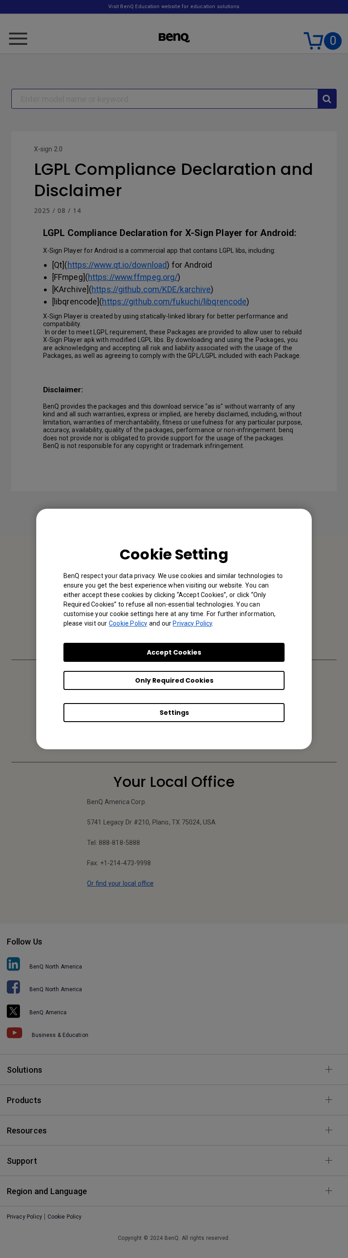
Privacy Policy (192, 623)
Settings (174, 712)
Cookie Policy (128, 623)
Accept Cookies (174, 652)
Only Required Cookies (174, 680)
